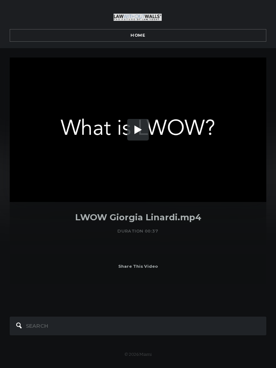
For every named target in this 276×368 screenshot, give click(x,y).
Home (137, 35)
